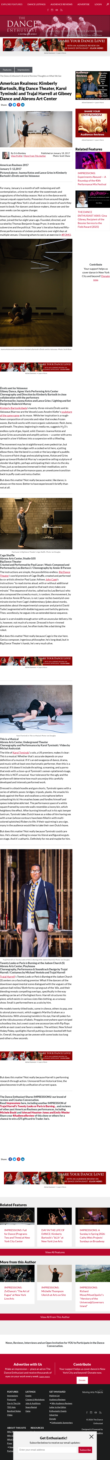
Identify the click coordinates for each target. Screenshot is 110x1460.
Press (9, 1443)
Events (28, 1395)
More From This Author (35, 156)
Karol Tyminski (21, 752)
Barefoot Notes (14, 1411)
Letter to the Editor (57, 1407)
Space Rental (31, 1407)
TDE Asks (11, 1407)
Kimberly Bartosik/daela (13, 408)
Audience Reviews (61, 4)
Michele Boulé (8, 1112)
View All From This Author (55, 1317)
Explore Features (11, 4)
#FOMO (66, 234)
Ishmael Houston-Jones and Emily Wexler (46, 1112)
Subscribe (85, 1449)
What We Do (13, 1439)
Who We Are (13, 1431)
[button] (106, 4)
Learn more (44, 1376)
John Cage (51, 579)
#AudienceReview (24, 1115)
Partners (11, 1451)
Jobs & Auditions (33, 1403)
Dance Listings (36, 4)
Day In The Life (13, 1403)
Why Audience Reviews (61, 1403)
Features (7, 69)
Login (98, 4)
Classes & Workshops (35, 1399)
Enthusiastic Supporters (62, 1422)
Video (9, 1415)
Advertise (83, 4)
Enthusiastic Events (57, 1411)
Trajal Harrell (7, 976)
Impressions (23, 69)
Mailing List (54, 1395)
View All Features (55, 1252)
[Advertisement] (96, 248)
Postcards (11, 1399)
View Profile (16, 156)
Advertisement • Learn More (55, 53)
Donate (82, 1380)
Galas (27, 1411)
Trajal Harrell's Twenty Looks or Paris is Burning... (28, 1106)
